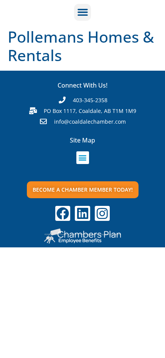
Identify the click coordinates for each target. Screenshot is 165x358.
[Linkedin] (82, 213)
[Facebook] (63, 213)
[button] (82, 12)
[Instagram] (102, 213)
